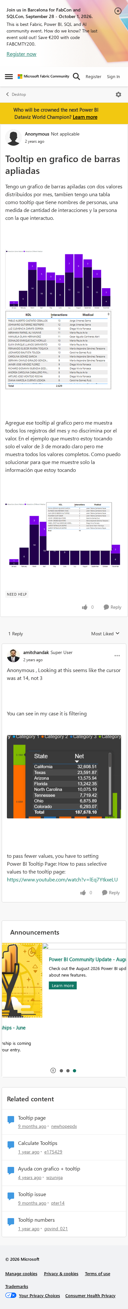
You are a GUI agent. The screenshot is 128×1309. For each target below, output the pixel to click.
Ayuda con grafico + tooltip (49, 1168)
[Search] (76, 76)
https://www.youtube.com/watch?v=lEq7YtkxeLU (62, 879)
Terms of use (97, 1273)
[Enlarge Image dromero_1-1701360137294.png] (59, 350)
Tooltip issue (32, 1194)
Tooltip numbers (36, 1219)
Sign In (113, 76)
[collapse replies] (64, 647)
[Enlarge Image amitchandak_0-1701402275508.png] (64, 776)
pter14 (58, 1203)
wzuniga (54, 1177)
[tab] (61, 1070)
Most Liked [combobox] (105, 633)
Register (93, 76)
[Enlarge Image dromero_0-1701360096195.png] (59, 279)
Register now (21, 53)
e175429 (53, 1152)
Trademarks (16, 1286)
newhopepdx (64, 1126)
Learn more (85, 117)
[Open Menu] (118, 94)
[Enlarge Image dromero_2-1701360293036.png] (64, 534)
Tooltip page (32, 1117)
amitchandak (36, 652)
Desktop (19, 94)
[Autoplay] (53, 1070)
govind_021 (56, 1228)
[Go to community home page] (43, 76)
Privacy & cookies (61, 1273)
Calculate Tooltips (37, 1143)
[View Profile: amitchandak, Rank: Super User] (13, 655)
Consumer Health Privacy (90, 1295)
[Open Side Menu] (9, 76)
